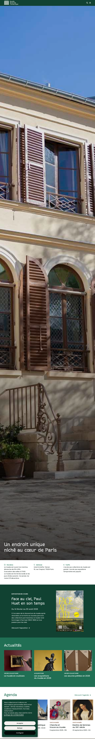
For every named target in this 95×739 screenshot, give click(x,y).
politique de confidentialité (13, 715)
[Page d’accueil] (11, 3)
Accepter (20, 723)
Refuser (19, 728)
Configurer (20, 733)
